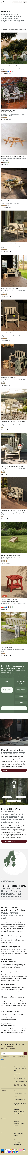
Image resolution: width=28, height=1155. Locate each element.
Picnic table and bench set (19, 1100)
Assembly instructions (19, 1111)
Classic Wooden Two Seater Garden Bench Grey (13, 510)
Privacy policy (17, 1142)
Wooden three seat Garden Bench (9, 243)
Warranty (16, 1135)
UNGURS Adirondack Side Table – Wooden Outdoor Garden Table (9, 600)
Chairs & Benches (13, 29)
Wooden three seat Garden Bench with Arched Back (8, 646)
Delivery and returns (19, 1133)
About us (5, 770)
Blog (15, 1128)
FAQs (15, 1137)
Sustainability (17, 1121)
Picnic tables (22, 29)
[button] (15, 2)
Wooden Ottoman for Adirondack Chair (10, 555)
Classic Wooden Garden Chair (8, 377)
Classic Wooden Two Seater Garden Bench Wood (13, 421)
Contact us (16, 1125)
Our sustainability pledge (9, 841)
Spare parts (17, 1109)
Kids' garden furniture (19, 1107)
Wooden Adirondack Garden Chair (9, 65)
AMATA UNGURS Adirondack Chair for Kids (12, 466)
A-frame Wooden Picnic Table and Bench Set (12, 156)
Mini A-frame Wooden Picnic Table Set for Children (14, 201)
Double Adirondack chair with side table (20, 1103)
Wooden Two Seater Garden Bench (10, 288)
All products (4, 29)
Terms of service (18, 1140)
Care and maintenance (19, 1113)
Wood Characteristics (19, 1123)
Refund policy (17, 1144)
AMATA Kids (17, 1097)
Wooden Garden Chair (6, 332)
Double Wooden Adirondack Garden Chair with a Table (8, 111)
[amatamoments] (2, 2)
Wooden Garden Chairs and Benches (20, 1093)
